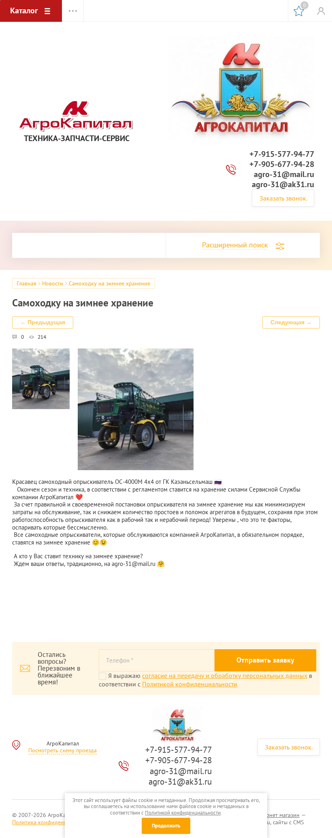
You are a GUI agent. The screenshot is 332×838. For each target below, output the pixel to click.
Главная (26, 283)
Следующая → (291, 322)
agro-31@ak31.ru (283, 184)
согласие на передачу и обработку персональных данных (224, 675)
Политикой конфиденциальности (189, 684)
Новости (52, 283)
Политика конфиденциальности (53, 822)
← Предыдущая (42, 322)
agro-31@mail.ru (284, 174)
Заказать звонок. (283, 198)
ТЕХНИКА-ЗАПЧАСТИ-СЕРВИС (77, 138)
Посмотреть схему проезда (62, 750)
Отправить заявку (265, 660)
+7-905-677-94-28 (281, 164)
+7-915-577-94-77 (281, 154)
